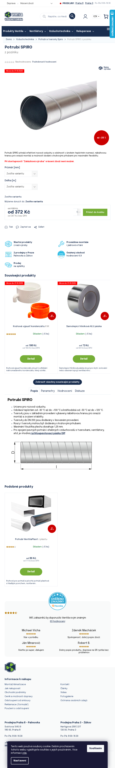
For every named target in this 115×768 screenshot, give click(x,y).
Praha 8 (79, 3)
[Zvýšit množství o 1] (79, 210)
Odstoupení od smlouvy (17, 700)
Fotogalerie (66, 696)
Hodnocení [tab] (65, 391)
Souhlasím (95, 748)
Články (63, 688)
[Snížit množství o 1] (79, 213)
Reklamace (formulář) (16, 704)
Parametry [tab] (48, 391)
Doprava (11, 3)
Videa (63, 692)
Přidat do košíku (95, 212)
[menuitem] (15, 31)
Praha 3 (89, 3)
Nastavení (19, 760)
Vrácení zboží (27, 3)
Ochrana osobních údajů (73, 700)
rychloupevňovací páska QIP (47, 433)
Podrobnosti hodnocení (44, 62)
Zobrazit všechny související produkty (57, 382)
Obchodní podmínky (15, 692)
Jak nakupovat (13, 688)
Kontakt (64, 684)
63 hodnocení (57, 621)
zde (24, 753)
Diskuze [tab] (80, 391)
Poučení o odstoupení (17, 708)
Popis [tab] (34, 391)
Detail (31, 359)
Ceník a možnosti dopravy (18, 696)
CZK (95, 16)
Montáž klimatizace (15, 684)
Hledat (72, 16)
